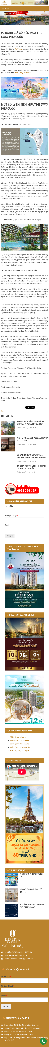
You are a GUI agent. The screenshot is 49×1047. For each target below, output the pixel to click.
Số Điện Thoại (11, 515)
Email (8, 525)
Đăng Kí (10, 536)
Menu (7, 9)
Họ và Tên (10, 506)
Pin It (3, 411)
